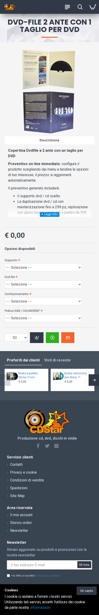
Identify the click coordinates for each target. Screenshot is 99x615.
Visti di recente (57, 360)
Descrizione (49, 140)
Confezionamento (17, 294)
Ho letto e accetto (36, 575)
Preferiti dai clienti (23, 360)
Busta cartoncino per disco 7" (75, 375)
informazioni (40, 607)
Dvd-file (10, 277)
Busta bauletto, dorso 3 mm (28, 375)
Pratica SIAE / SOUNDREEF (22, 310)
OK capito (86, 590)
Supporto (11, 260)
